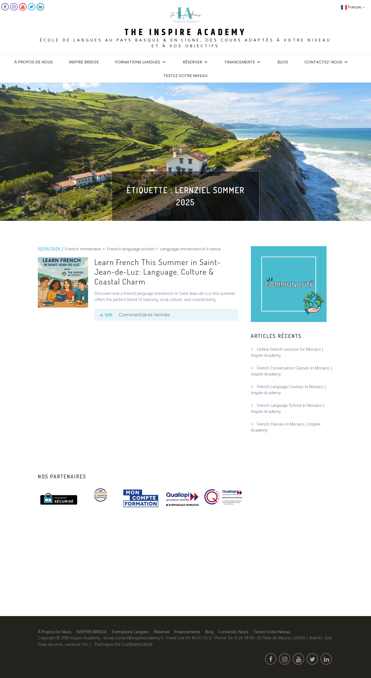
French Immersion (83, 249)
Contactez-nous (323, 62)
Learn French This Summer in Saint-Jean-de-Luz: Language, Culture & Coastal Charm (157, 271)
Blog (282, 62)
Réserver (192, 62)
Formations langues (137, 62)
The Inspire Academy (185, 32)
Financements (240, 62)
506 (108, 315)
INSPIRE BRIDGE (84, 62)
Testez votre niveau (185, 76)
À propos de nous (33, 62)
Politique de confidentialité (123, 644)
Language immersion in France (190, 249)
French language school (130, 249)
